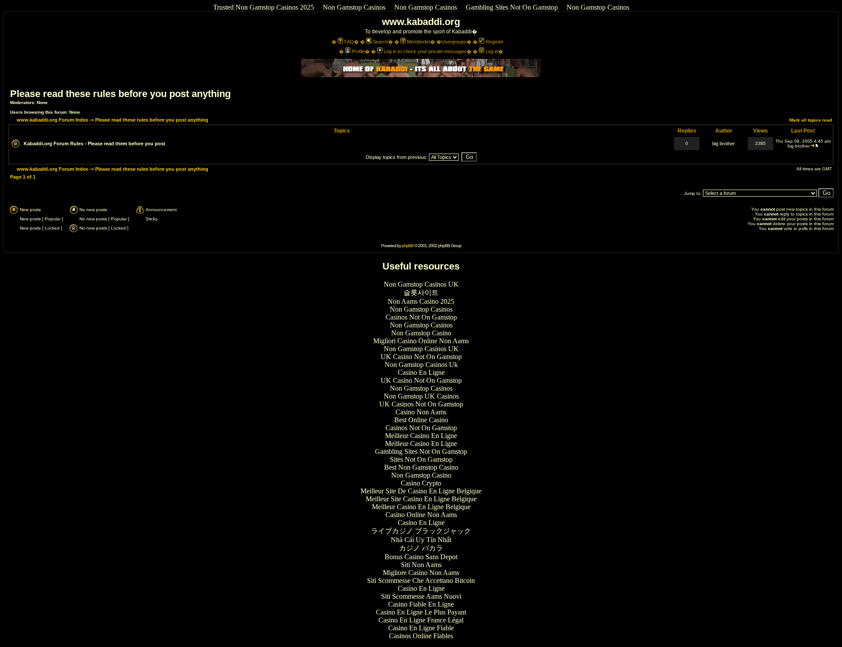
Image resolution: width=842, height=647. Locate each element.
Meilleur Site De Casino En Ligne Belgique (421, 491)
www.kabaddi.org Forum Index (52, 119)
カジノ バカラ (421, 548)
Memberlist (418, 41)
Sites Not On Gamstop (421, 459)
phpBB (408, 245)
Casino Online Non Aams (421, 514)
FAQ (349, 41)
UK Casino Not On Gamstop (421, 356)
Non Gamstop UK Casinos (421, 396)
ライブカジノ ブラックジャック (421, 531)
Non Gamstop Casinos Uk (421, 364)
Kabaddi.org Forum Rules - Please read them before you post (94, 143)
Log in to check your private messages (425, 51)
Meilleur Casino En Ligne (421, 435)
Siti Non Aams (421, 564)
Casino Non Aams (421, 412)
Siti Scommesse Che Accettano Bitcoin (421, 580)
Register (494, 41)
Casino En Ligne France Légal (421, 620)
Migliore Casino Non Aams (421, 572)
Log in (491, 51)
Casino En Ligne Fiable (421, 628)
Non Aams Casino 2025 (421, 301)
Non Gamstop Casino (421, 333)
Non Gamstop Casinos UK (421, 284)
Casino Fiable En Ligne (421, 604)
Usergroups (454, 41)
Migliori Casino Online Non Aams (421, 341)
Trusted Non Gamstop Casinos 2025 (263, 7)
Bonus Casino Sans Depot (421, 557)
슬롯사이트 (421, 292)
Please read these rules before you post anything (120, 93)
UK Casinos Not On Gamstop (421, 404)
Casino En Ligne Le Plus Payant (421, 612)
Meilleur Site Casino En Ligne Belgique (421, 499)
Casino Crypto (421, 483)
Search (380, 41)
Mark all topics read (810, 120)
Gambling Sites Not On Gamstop (512, 7)
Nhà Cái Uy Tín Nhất (421, 539)
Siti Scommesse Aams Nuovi (421, 596)
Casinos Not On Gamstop (421, 317)
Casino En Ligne (421, 372)
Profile (358, 51)
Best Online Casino (421, 420)
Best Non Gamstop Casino (421, 467)
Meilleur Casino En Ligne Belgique (421, 506)
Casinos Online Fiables (421, 636)
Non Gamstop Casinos (354, 7)
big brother (723, 143)
